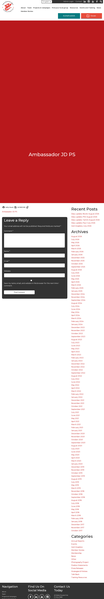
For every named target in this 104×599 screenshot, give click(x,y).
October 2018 (76, 494)
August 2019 (76, 479)
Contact (79, 1)
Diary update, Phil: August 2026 (84, 217)
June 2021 (75, 415)
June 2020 (75, 452)
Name (7, 251)
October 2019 (76, 473)
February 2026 (77, 252)
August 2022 (76, 376)
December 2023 (78, 327)
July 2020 (75, 449)
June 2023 (75, 346)
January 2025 (76, 291)
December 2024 (78, 294)
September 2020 (78, 443)
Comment (8, 231)
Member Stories (27, 11)
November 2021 (77, 403)
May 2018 (75, 509)
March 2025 (76, 285)
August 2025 (76, 270)
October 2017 (76, 531)
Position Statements (79, 565)
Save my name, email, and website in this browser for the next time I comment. (31, 284)
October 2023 (77, 333)
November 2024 (78, 297)
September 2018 (78, 497)
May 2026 (75, 243)
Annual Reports (77, 541)
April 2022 (75, 388)
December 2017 (77, 525)
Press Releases (77, 568)
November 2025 (77, 261)
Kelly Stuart (9, 207)
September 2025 (78, 267)
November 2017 (77, 528)
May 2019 (75, 485)
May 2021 (75, 418)
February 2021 (77, 427)
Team (29, 8)
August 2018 (76, 500)
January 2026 (76, 255)
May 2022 (75, 385)
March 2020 (76, 461)
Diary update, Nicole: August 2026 (85, 214)
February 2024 (77, 321)
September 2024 (78, 300)
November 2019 (77, 470)
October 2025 (77, 264)
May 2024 (75, 312)
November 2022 (78, 367)
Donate (93, 16)
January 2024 (76, 324)
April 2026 (75, 246)
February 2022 (77, 394)
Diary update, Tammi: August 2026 (85, 220)
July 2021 (75, 412)
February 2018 (77, 518)
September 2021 (78, 409)
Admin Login (68, 1)
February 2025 (77, 288)
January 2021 (76, 431)
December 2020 (78, 434)
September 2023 (78, 337)
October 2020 (77, 440)
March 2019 (76, 488)
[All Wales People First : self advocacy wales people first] (8, 6)
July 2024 (75, 306)
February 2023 (77, 358)
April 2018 (75, 512)
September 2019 (78, 476)
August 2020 (76, 446)
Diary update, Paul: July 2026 (83, 223)
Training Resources (79, 577)
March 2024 (76, 318)
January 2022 (76, 397)
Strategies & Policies (79, 571)
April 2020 (75, 458)
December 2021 (77, 400)
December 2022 (78, 364)
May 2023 (75, 349)
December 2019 (77, 467)
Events (74, 544)
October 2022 (77, 370)
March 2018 (76, 515)
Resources (74, 8)
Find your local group (60, 8)
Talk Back (75, 574)
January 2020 (77, 464)
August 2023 (76, 340)
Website (7, 271)
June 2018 (75, 506)
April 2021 (75, 421)
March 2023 (76, 355)
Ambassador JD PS (9, 212)
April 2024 (75, 315)
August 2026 (76, 236)
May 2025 (75, 279)
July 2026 (75, 239)
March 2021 (76, 424)
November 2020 (78, 437)
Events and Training (87, 8)
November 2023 (78, 330)
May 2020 (75, 455)
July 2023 (75, 343)
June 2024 (75, 309)
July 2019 (75, 482)
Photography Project (80, 562)
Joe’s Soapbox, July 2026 (81, 226)
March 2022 (76, 391)
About (23, 8)
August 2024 (76, 303)
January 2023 (76, 361)
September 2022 (78, 373)
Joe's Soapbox (77, 547)
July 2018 (75, 503)
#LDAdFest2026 (69, 16)
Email (7, 261)
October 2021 (76, 406)
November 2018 (77, 491)
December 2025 (77, 258)
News (99, 8)
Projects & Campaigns (41, 8)
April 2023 (75, 352)
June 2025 (75, 276)
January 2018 (76, 521)
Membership (76, 553)
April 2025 (75, 282)
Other (73, 559)
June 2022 (75, 382)
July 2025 (75, 273)
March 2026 (76, 249)
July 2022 (75, 379)
